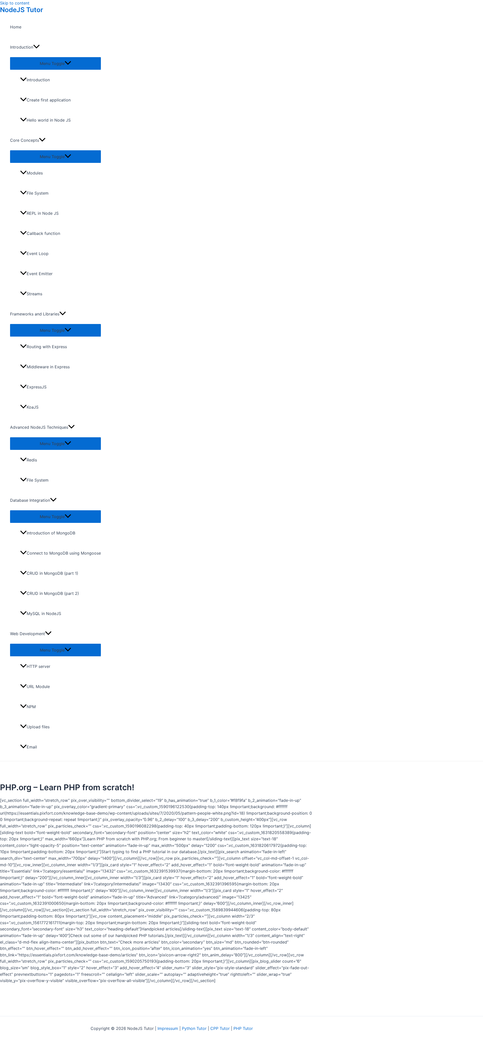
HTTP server (38, 666)
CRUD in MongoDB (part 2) (53, 593)
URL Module (38, 686)
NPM (31, 706)
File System (38, 193)
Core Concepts (24, 140)
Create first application (49, 99)
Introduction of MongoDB (51, 532)
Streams (34, 293)
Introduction (21, 47)
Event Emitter (40, 273)
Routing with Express (47, 346)
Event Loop (38, 253)
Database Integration (30, 500)
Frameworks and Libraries (34, 313)
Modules (35, 172)
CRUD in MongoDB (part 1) (52, 573)
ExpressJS (37, 386)
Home (15, 26)
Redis (32, 459)
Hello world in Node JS (49, 120)
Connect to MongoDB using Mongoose (64, 553)
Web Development (27, 633)
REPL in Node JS (43, 213)
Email (32, 746)
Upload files (38, 726)
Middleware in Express (48, 366)
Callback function (43, 233)
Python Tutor (194, 1028)
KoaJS (32, 407)
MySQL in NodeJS (44, 613)
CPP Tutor (220, 1028)
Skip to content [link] (14, 3)
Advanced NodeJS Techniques (39, 427)
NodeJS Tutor (21, 10)
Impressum (167, 1028)
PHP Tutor (243, 1028)
